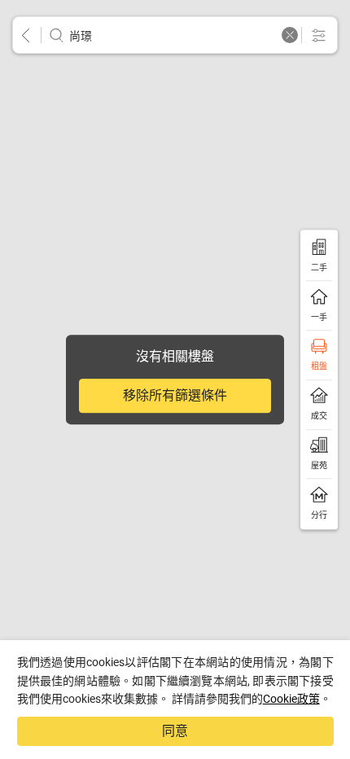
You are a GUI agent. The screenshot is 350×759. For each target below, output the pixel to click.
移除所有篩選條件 (175, 395)
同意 (175, 731)
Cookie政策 (291, 698)
